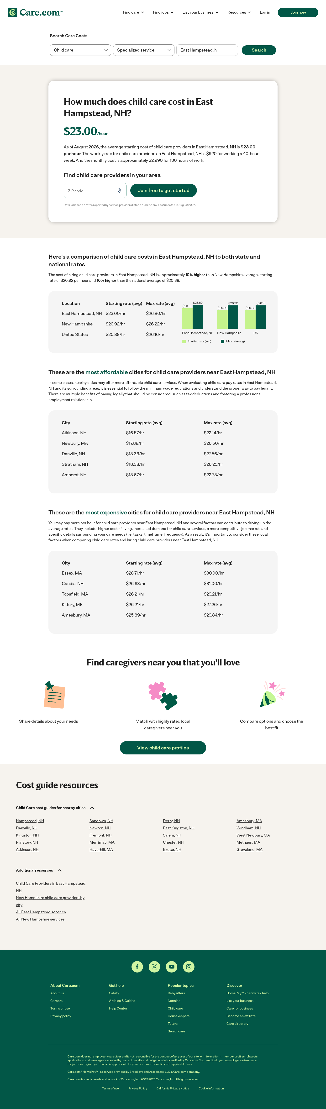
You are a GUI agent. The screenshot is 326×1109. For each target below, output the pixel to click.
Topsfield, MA (75, 594)
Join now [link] (298, 12)
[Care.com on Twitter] (154, 967)
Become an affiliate (241, 1016)
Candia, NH (73, 583)
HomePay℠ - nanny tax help (247, 993)
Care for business (239, 1008)
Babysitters (176, 993)
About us (57, 993)
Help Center (118, 1008)
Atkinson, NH (74, 432)
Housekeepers (178, 1016)
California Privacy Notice (173, 1088)
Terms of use (60, 1008)
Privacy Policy (137, 1088)
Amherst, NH (74, 474)
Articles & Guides (122, 1001)
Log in (265, 12)
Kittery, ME (72, 604)
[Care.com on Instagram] (189, 967)
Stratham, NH (75, 464)
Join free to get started (163, 190)
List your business (239, 1001)
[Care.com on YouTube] (171, 967)
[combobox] (207, 50)
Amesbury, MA (76, 615)
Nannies (174, 1001)
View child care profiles (163, 748)
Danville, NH (73, 453)
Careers (56, 1001)
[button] (55, 808)
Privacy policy (60, 1016)
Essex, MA (72, 573)
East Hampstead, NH (82, 313)
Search (259, 50)
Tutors (173, 1024)
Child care (175, 1008)
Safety (114, 993)
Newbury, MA (75, 443)
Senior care (176, 1031)
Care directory (237, 1024)
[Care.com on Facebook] (137, 967)
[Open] (237, 50)
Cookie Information (211, 1088)
